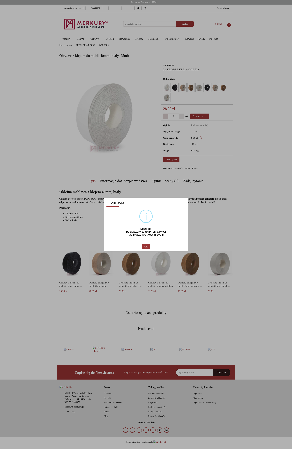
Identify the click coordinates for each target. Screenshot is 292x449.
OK (146, 246)
